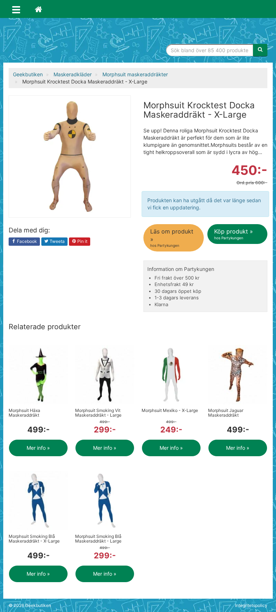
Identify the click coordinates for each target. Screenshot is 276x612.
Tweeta (57, 241)
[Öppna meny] (16, 9)
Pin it (81, 241)
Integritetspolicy (251, 605)
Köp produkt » (233, 234)
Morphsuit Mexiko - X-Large (170, 410)
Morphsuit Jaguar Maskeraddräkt (225, 413)
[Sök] (260, 50)
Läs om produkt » (171, 238)
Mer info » (38, 448)
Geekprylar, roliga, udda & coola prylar (62, 41)
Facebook (26, 241)
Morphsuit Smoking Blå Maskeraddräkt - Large (98, 539)
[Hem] (38, 9)
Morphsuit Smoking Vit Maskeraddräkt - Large (98, 413)
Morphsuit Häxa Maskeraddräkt (24, 413)
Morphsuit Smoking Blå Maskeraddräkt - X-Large (34, 539)
